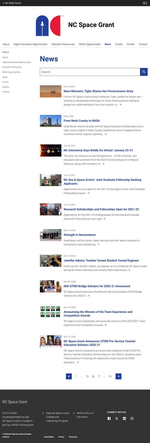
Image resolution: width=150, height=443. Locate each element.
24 (110, 376)
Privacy (61, 437)
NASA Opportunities (90, 44)
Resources (73, 437)
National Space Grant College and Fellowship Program (57, 417)
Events (119, 44)
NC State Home (13, 3)
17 (99, 376)
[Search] (144, 72)
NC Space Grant (91, 25)
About (6, 44)
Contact (143, 44)
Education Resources (63, 44)
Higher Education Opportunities (30, 44)
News (108, 44)
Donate (130, 44)
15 (87, 376)
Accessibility (49, 437)
